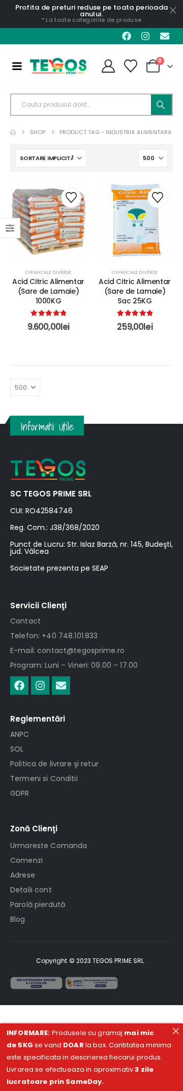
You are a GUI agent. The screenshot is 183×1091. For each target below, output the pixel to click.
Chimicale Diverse (48, 272)
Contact (25, 621)
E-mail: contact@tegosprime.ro (67, 650)
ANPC (19, 734)
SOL (16, 749)
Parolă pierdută (37, 904)
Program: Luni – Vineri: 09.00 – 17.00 (74, 665)
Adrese (22, 875)
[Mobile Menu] (16, 66)
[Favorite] (131, 66)
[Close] (175, 1030)
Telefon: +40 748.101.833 (54, 636)
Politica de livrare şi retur (54, 764)
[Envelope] (165, 36)
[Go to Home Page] (13, 132)
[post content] (48, 220)
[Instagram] (145, 36)
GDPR (19, 793)
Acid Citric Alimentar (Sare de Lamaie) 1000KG (48, 291)
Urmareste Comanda (48, 845)
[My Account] (108, 66)
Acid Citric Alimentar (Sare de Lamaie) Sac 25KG (135, 291)
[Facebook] (126, 36)
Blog (17, 919)
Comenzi (26, 860)
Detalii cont (31, 890)
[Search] (161, 105)
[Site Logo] (58, 66)
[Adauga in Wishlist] (71, 197)
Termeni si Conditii (44, 778)
